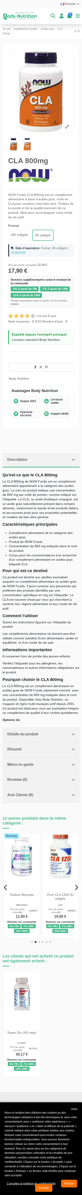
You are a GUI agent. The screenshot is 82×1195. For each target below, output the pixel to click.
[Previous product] (76, 31)
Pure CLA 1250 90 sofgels (60, 896)
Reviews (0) (17, 780)
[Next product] (79, 31)
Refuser (69, 1183)
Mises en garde (20, 764)
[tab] (41, 460)
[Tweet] (40, 367)
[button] (32, 942)
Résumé (14, 749)
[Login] (61, 16)
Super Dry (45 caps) (21, 1032)
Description (17, 459)
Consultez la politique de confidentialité (31, 1183)
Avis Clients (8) (20, 795)
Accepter (43, 1188)
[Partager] (35, 367)
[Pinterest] (46, 367)
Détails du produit (22, 734)
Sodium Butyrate (22, 894)
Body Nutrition (19, 378)
